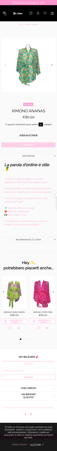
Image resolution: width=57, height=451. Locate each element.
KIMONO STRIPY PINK (42, 312)
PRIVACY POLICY (19, 444)
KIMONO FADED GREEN (14, 312)
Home (21, 24)
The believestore (17, 13)
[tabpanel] (14, 306)
